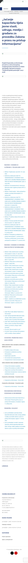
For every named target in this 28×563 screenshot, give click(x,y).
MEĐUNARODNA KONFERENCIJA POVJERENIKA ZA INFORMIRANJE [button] (12, 392)
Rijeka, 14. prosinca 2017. (16, 293)
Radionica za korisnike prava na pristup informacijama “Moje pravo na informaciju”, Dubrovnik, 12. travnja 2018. (15, 275)
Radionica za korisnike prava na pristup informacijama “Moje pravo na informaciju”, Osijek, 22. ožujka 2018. (15, 281)
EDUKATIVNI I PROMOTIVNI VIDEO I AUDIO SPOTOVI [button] (13, 339)
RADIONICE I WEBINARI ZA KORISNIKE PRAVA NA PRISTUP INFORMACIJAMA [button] (14, 246)
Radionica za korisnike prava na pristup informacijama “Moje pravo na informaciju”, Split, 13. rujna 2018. (15, 257)
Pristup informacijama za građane (12, 366)
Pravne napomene (6, 536)
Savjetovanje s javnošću (10, 355)
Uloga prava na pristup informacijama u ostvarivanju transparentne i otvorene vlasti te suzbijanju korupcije (15, 371)
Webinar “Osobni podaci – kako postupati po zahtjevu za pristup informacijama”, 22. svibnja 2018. (15, 193)
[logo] (11, 1)
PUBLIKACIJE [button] (7, 307)
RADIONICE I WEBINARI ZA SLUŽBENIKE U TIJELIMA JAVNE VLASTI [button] (14, 166)
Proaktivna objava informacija (12, 350)
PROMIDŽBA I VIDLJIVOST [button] (11, 408)
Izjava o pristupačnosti (7, 539)
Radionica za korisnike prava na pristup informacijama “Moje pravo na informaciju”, (14, 291)
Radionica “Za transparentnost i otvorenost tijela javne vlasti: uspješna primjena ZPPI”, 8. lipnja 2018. (15, 187)
